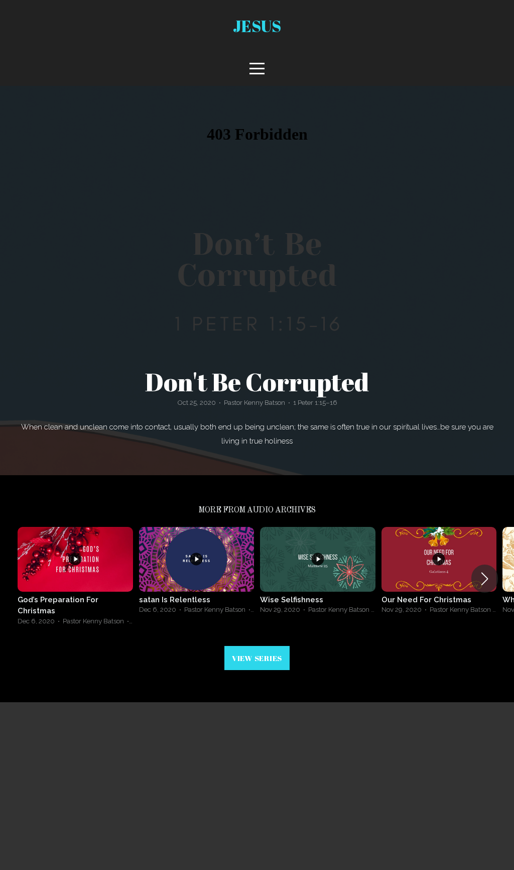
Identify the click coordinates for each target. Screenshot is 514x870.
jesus (257, 26)
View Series (257, 658)
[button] (484, 579)
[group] (75, 579)
